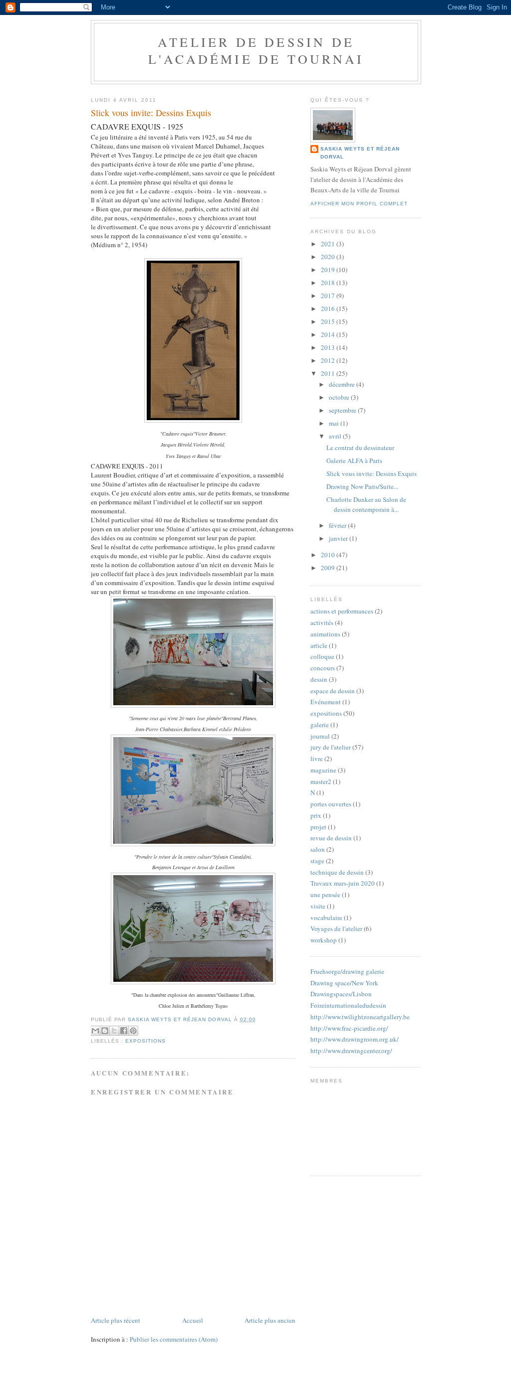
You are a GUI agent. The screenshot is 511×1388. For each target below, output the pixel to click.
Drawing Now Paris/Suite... (362, 486)
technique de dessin (337, 872)
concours (322, 667)
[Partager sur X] (114, 1031)
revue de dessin (331, 837)
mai (334, 423)
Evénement (325, 701)
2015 (328, 321)
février (338, 525)
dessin (318, 679)
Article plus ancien (270, 1320)
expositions (145, 1041)
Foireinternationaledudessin (348, 1005)
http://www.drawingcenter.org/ (351, 1050)
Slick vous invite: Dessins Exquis (371, 473)
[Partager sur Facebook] (124, 1031)
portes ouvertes (330, 803)
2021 (328, 243)
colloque (322, 656)
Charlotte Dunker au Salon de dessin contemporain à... (366, 504)
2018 (328, 282)
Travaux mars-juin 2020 (342, 883)
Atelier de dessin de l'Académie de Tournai (256, 50)
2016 (328, 308)
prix (315, 815)
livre (316, 758)
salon (317, 849)
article (318, 645)
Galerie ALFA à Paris (354, 460)
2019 (328, 269)
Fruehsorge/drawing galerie (347, 971)
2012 (328, 360)
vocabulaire (326, 917)
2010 (328, 554)
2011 (328, 373)
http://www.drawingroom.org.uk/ (354, 1039)
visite (317, 906)
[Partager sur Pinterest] (133, 1031)
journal (320, 736)
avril (336, 436)
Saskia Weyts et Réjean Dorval (360, 152)
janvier (339, 538)
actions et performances (341, 611)
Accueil (192, 1320)
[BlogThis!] (105, 1031)
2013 (328, 347)
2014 (328, 334)
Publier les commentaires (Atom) (174, 1339)
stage (317, 860)
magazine (323, 770)
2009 (328, 567)
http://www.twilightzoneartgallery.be (360, 1016)
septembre (343, 410)
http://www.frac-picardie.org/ (349, 1028)
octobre (340, 397)
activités (321, 622)
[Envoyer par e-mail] (95, 1031)
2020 (328, 256)
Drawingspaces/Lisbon (341, 993)
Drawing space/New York (344, 982)
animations (325, 633)
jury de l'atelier (330, 747)
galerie (319, 724)
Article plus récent (115, 1320)
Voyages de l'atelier (336, 928)
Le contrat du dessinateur (360, 447)
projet (318, 826)
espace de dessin (332, 690)
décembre (342, 384)
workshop (323, 939)
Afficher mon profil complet (359, 203)
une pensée (325, 894)
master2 (320, 781)
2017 (328, 295)
